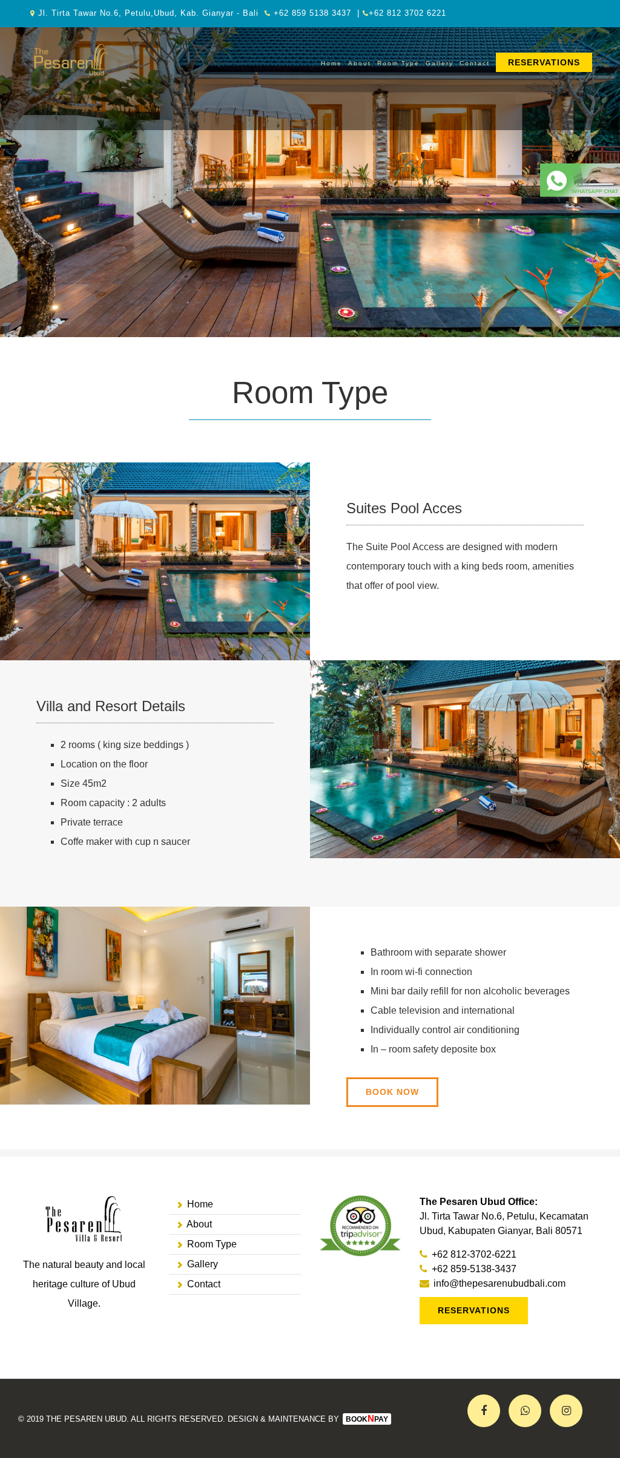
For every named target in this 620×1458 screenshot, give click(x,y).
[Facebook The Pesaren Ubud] (483, 1410)
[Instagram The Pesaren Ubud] (566, 1410)
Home (331, 63)
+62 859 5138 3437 (312, 13)
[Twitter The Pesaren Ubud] (525, 1410)
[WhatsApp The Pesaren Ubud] (580, 173)
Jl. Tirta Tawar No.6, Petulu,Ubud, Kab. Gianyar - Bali (148, 13)
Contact (475, 63)
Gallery (439, 63)
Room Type (398, 63)
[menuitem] (544, 63)
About (359, 63)
